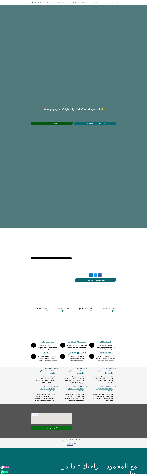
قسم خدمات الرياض (98, 2)
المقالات (31, 2)
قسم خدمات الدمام (74, 2)
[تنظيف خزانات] (33, 345)
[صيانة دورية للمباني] (62, 356)
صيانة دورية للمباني (77, 352)
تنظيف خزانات (47, 341)
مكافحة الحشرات (105, 352)
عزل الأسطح (105, 341)
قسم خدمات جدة (50, 2)
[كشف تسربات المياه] (62, 345)
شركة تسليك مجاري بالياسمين (76, 372)
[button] (100, 275)
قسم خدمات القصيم (62, 2)
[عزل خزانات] (33, 356)
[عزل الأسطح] (91, 345)
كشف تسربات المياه (77, 341)
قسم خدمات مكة (39, 2)
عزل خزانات (48, 352)
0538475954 (70, 443)
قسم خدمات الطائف (86, 2)
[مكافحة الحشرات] (91, 356)
